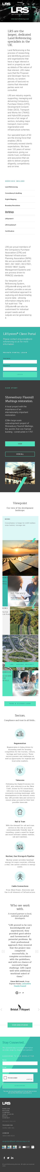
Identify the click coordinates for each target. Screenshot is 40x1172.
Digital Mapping (10, 199)
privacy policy (18, 1091)
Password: (6, 365)
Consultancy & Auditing (13, 193)
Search (28, 4)
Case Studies (8, 1114)
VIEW (20, 444)
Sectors (5, 1110)
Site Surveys (9, 212)
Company (6, 1112)
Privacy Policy (9, 1121)
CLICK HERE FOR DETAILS (7, 678)
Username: (7, 358)
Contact (6, 1117)
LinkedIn (12, 1158)
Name (4, 1060)
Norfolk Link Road (6, 613)
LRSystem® (9, 218)
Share (23, 4)
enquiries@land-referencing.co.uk (16, 1141)
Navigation (33, 4)
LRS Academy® (10, 225)
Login (20, 374)
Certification (9, 231)
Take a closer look (20, 703)
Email (4, 1067)
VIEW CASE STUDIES (20, 1025)
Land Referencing (11, 187)
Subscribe (20, 1085)
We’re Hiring (4, 583)
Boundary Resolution (12, 205)
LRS (6, 4)
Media (5, 1116)
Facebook (4, 1158)
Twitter (8, 1158)
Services (6, 1108)
